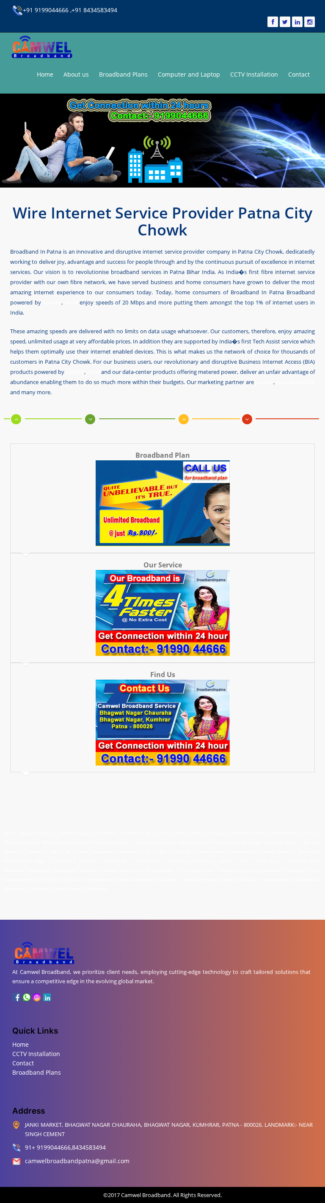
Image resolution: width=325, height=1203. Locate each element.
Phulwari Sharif (302, 870)
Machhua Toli (303, 861)
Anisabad (36, 852)
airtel (71, 302)
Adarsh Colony (193, 842)
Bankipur (13, 852)
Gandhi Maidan (277, 852)
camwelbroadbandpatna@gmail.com (77, 1161)
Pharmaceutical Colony (293, 833)
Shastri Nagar (66, 889)
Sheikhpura (96, 889)
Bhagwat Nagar (36, 833)
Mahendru (14, 870)
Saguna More (277, 879)
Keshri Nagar (33, 861)
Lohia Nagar (269, 861)
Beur (56, 852)
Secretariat (270, 870)
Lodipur (226, 861)
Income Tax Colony (153, 842)
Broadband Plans (123, 74)
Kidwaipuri (178, 861)
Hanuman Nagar (20, 879)
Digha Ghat (184, 852)
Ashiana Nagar (282, 842)
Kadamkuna (225, 842)
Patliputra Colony (236, 870)
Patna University (99, 879)
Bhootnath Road (248, 833)
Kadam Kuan (148, 861)
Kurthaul (203, 861)
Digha (161, 852)
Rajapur (251, 879)
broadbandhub (295, 382)
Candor (52, 302)
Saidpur (229, 879)
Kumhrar (106, 833)
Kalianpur (88, 861)
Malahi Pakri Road (122, 870)
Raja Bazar (168, 879)
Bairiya (310, 842)
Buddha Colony (135, 852)
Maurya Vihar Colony (64, 842)
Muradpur (65, 870)
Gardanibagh (243, 852)
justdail (264, 382)
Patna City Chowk (59, 879)
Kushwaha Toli (135, 833)
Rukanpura (14, 889)
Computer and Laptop (189, 74)
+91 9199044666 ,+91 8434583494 (70, 10)
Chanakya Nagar (20, 842)
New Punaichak (136, 879)
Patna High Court (196, 870)
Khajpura (63, 861)
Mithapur (89, 870)
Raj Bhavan (306, 879)
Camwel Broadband (145, 1195)
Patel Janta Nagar (208, 833)
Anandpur (253, 842)
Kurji (245, 861)
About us (76, 74)
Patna (10, 833)
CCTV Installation (254, 74)
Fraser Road (213, 852)
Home (45, 74)
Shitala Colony (170, 833)
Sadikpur (39, 889)
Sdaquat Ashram (200, 879)
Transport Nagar (75, 833)
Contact (299, 74)
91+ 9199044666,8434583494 (65, 1147)
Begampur (104, 852)
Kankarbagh (116, 861)
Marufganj (40, 870)
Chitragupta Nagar (110, 842)
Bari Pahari (77, 852)
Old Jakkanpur (160, 870)
